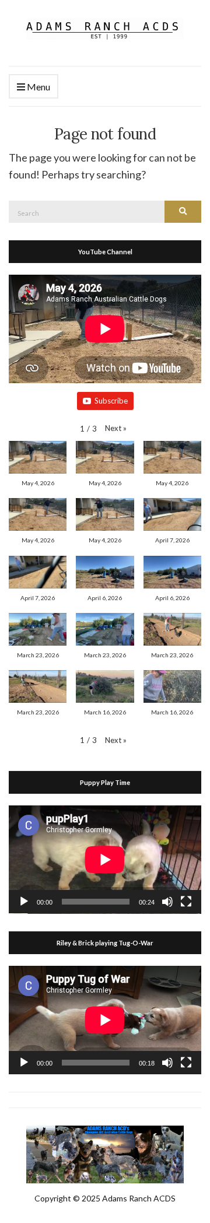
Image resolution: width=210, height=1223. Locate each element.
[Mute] (167, 901)
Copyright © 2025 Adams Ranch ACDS (105, 1198)
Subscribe (111, 400)
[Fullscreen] (186, 901)
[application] (105, 859)
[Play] (24, 901)
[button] (115, 428)
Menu (37, 86)
